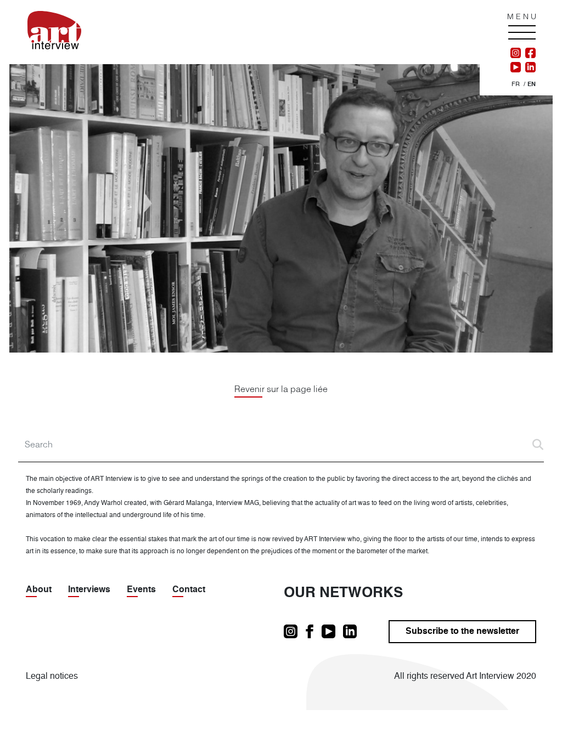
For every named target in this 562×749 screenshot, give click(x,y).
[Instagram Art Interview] (515, 53)
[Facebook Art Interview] (528, 53)
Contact (188, 590)
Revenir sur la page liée (281, 388)
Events (141, 590)
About (39, 590)
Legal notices (52, 676)
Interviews (89, 590)
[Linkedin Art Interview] (528, 67)
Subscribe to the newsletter (462, 631)
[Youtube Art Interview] (515, 67)
